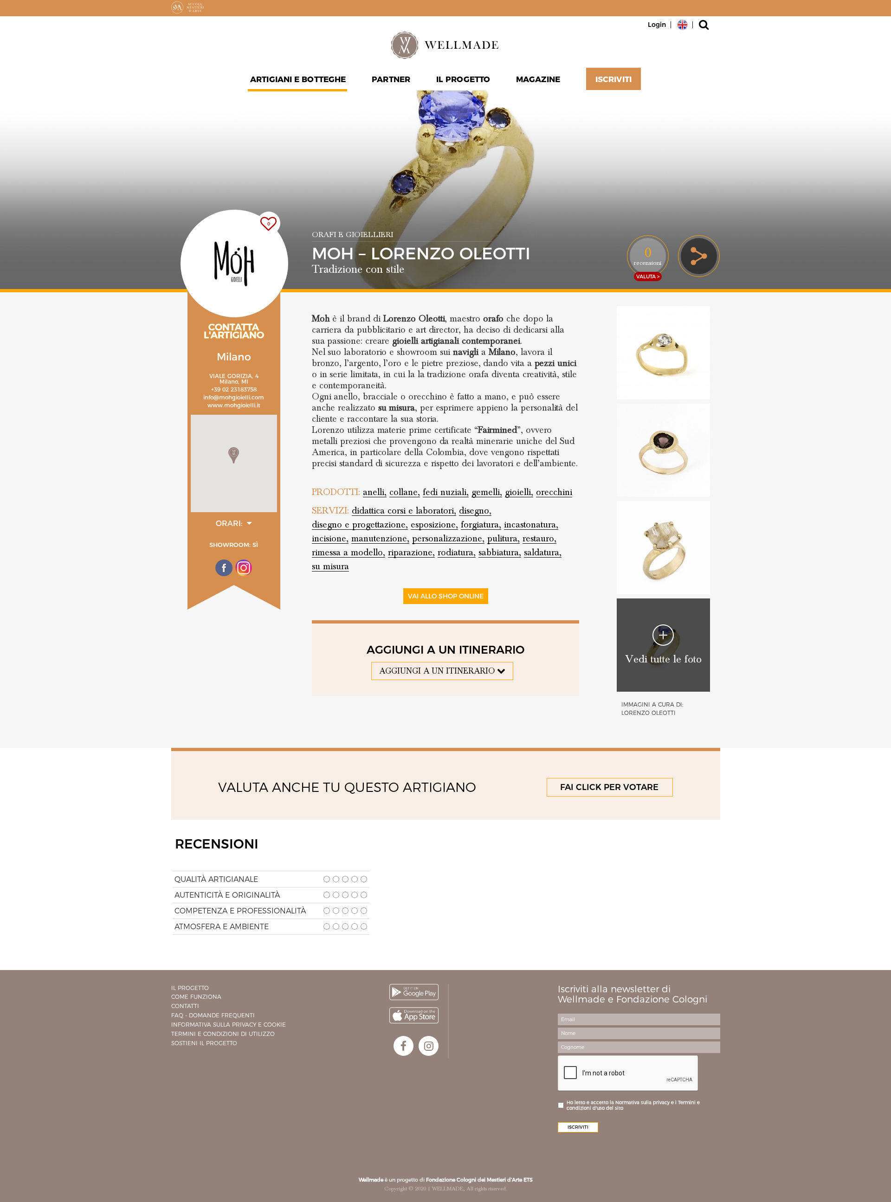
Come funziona (196, 996)
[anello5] (663, 450)
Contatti (185, 1006)
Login (657, 24)
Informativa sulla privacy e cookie (228, 1024)
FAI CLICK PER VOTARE (609, 787)
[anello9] (663, 352)
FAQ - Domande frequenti (213, 1015)
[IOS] (414, 1015)
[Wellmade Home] (445, 45)
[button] (233, 455)
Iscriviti (613, 79)
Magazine (538, 79)
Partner (391, 79)
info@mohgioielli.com (233, 397)
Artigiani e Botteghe (298, 79)
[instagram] (429, 1046)
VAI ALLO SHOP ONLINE (446, 596)
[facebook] (403, 1046)
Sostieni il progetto (204, 1043)
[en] (682, 24)
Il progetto (190, 987)
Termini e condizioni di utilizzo (223, 1033)
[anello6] (663, 547)
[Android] (414, 992)
